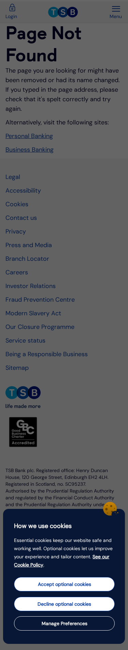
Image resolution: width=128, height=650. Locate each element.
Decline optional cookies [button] (64, 604)
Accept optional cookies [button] (64, 584)
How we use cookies (43, 526)
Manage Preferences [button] (64, 623)
